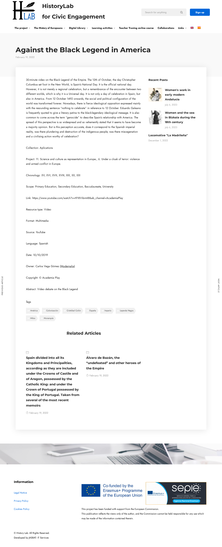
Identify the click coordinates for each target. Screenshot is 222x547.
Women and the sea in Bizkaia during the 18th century (180, 117)
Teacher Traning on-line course (136, 28)
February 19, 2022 (38, 413)
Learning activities (102, 28)
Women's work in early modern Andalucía (177, 94)
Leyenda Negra (126, 310)
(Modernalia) (67, 266)
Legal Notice (20, 492)
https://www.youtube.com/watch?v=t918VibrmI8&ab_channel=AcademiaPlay (77, 198)
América (34, 310)
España (92, 310)
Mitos (32, 318)
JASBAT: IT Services (39, 537)
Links (181, 28)
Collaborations (166, 28)
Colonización (52, 310)
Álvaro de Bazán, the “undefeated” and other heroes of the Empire (113, 363)
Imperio (108, 310)
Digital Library (77, 28)
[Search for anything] (181, 12)
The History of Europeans (48, 28)
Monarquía (48, 318)
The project (21, 28)
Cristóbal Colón (74, 310)
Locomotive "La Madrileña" (168, 135)
